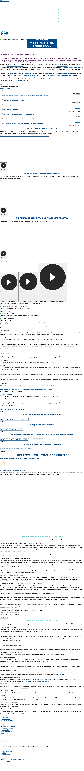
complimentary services (29, 75)
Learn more (61, 674)
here (16, 706)
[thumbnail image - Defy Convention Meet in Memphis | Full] (24, 136)
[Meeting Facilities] (42, 91)
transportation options (6, 77)
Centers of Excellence (38, 679)
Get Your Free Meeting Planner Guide (11, 470)
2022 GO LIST (24, 688)
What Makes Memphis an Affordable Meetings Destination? (42, 435)
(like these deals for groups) (27, 77)
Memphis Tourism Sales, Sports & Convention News (42, 455)
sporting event (4, 80)
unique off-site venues (29, 73)
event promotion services (60, 75)
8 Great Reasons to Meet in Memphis (42, 415)
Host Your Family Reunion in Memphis (42, 445)
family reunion (18, 80)
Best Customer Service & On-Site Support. (37, 681)
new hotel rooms (62, 65)
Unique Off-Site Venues (42, 425)
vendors (50, 75)
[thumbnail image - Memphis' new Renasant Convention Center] (24, 180)
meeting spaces (66, 73)
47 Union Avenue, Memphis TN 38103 (10, 748)
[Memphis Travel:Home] (4, 35)
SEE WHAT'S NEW (5, 408)
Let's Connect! (4, 617)
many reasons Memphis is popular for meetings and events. (46, 78)
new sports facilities (50, 73)
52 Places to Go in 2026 (55, 58)
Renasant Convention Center (15, 65)
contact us (26, 80)
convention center (16, 73)
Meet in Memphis (5, 88)
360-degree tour (11, 389)
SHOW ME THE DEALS (6, 394)
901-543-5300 (24, 748)
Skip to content (4, 0)
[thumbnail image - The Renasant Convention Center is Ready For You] (24, 224)
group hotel (71, 75)
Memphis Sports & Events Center (72, 67)
